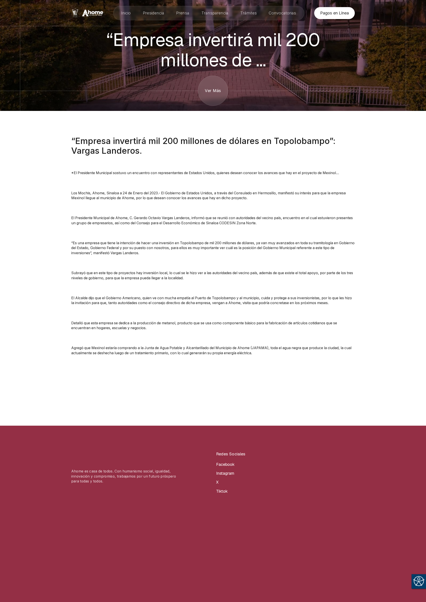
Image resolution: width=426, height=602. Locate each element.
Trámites (248, 12)
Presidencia (153, 12)
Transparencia (214, 12)
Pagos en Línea (334, 12)
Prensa (182, 12)
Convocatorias (282, 12)
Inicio (126, 12)
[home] (87, 13)
